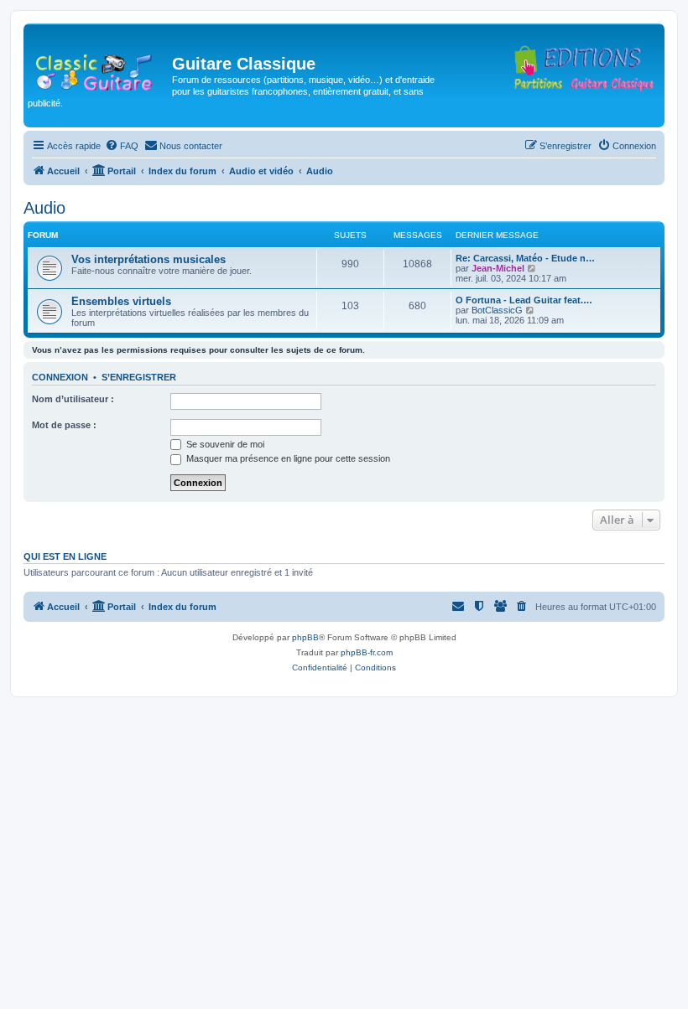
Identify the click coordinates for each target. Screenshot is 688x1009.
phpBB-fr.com (367, 652)
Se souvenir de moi (224, 444)
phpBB (305, 637)
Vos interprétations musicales (148, 259)
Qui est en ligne (65, 556)
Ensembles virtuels (121, 301)
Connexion (60, 377)
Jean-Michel (498, 268)
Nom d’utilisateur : (73, 399)
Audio (44, 208)
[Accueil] (100, 69)
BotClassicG (497, 310)
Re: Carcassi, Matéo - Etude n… (525, 258)
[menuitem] (121, 146)
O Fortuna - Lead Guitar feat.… (524, 300)
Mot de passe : (64, 425)
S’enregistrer (139, 377)
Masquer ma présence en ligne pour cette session (287, 458)
